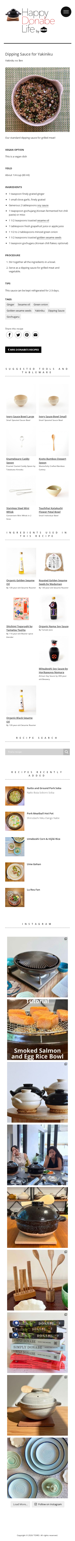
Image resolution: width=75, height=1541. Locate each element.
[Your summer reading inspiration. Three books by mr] (37, 1342)
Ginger (10, 304)
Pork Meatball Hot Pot (40, 813)
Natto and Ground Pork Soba (44, 788)
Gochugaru (13, 316)
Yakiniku (40, 310)
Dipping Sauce (56, 310)
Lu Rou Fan (33, 889)
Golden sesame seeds (19, 310)
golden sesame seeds (49, 237)
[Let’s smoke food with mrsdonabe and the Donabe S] (37, 1029)
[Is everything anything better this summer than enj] (37, 1155)
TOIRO (36, 1535)
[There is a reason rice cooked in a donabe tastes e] (37, 1405)
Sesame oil (24, 304)
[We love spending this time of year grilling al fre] (37, 967)
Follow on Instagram (50, 1504)
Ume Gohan (34, 864)
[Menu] (66, 8)
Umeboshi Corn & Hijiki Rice (43, 839)
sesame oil (43, 220)
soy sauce (42, 205)
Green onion (41, 304)
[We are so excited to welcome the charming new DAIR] (37, 1280)
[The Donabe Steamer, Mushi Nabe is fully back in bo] (37, 1092)
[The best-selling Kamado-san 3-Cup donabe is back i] (37, 1217)
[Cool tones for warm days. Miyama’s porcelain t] (37, 1468)
